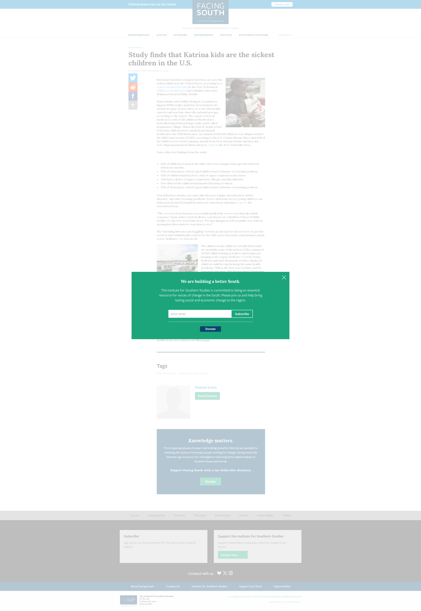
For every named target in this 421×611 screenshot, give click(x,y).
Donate (210, 329)
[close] (284, 277)
